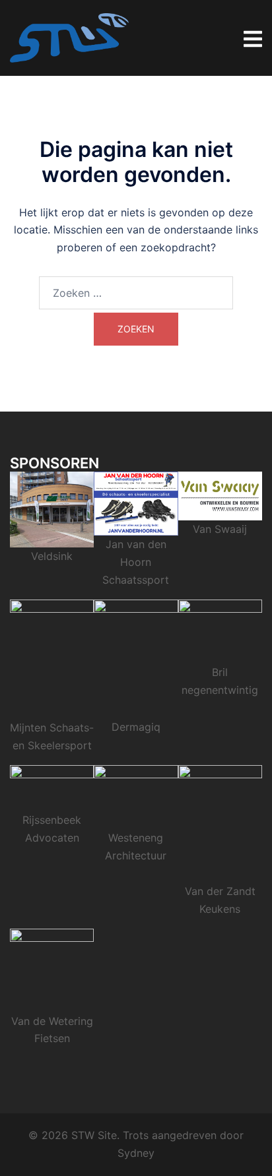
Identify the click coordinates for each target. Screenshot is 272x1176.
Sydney (136, 1153)
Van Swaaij (220, 529)
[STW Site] (69, 37)
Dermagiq (136, 726)
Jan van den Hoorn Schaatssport (135, 562)
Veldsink (52, 556)
